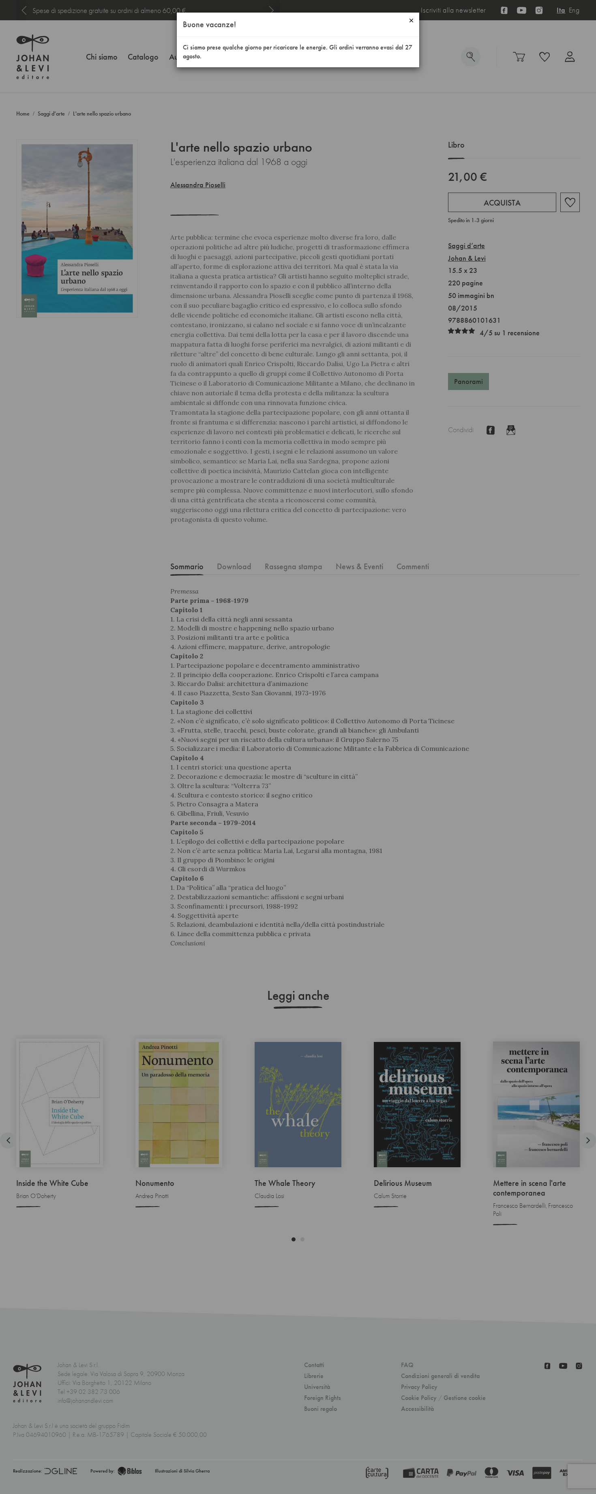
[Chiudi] (411, 20)
